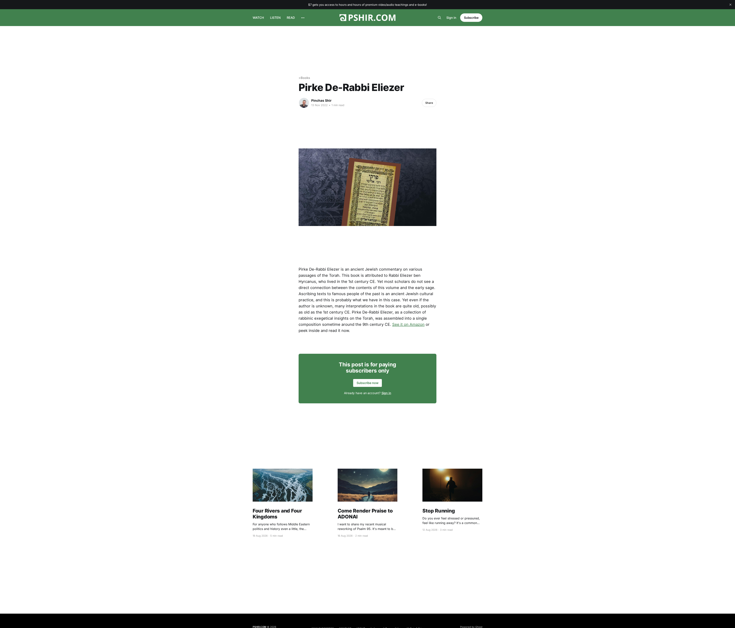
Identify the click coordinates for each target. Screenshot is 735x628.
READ (291, 18)
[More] (303, 18)
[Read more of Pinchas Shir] (304, 102)
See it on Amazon (408, 324)
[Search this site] (439, 18)
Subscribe (471, 18)
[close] (730, 5)
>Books (304, 78)
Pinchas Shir (321, 100)
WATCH (258, 18)
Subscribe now (367, 383)
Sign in (451, 18)
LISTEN (275, 18)
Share (429, 102)
